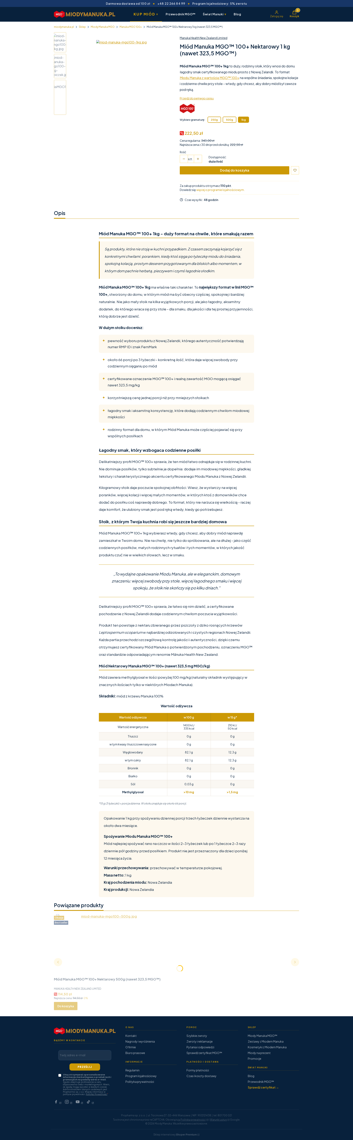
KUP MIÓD (146, 14)
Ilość (183, 152)
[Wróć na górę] (341, 1132)
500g (229, 119)
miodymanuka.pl (64, 26)
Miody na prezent (259, 1053)
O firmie (130, 1047)
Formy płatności (198, 1070)
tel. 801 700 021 (222, 1115)
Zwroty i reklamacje (200, 1041)
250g (214, 119)
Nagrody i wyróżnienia (140, 1041)
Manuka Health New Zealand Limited (203, 38)
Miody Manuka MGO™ (262, 1035)
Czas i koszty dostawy (202, 1076)
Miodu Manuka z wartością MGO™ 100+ (209, 78)
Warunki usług (218, 1119)
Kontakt (131, 1035)
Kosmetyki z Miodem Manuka (267, 1047)
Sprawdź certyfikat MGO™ (204, 1053)
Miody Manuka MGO (103, 26)
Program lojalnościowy (141, 1076)
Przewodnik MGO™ (180, 14)
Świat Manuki (214, 14)
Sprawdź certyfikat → (263, 1087)
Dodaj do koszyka (234, 170)
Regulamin (132, 1070)
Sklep (82, 26)
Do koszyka (65, 1006)
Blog (237, 14)
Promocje (254, 1058)
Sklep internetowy (175, 1134)
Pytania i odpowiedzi (200, 1047)
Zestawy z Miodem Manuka (266, 1041)
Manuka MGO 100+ (131, 26)
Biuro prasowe (135, 1053)
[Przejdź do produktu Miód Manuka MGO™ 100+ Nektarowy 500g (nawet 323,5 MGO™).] (107, 944)
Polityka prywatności (139, 1081)
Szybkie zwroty (197, 1035)
